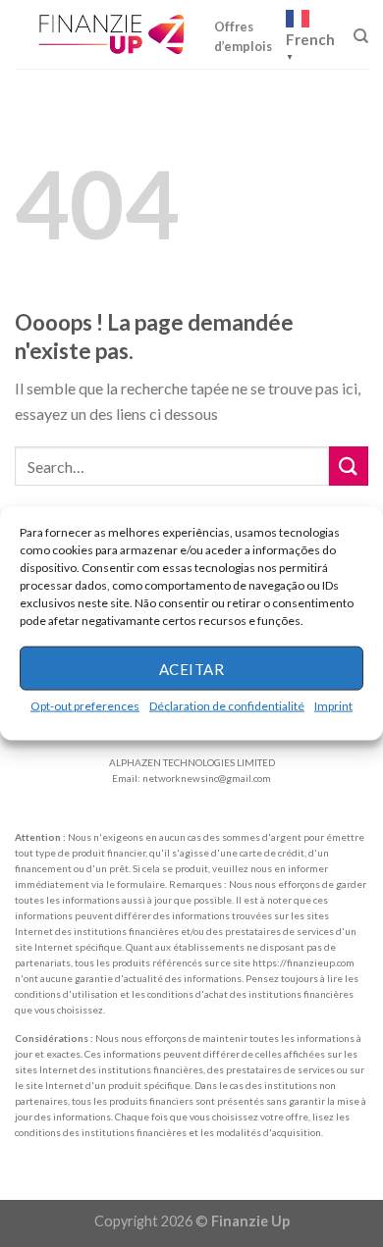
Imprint (333, 706)
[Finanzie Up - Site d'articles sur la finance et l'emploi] (114, 34)
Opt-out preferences (84, 706)
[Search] (361, 36)
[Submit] (348, 465)
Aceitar (191, 668)
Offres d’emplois (243, 36)
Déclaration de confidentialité (226, 706)
